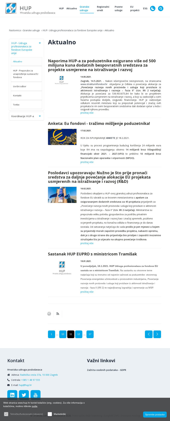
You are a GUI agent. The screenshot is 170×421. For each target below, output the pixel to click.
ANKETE (110, 138)
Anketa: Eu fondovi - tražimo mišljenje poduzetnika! (99, 123)
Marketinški (60, 414)
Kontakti (17, 95)
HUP (61, 8)
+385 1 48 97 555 (30, 379)
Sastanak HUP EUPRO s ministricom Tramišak (92, 254)
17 (90, 334)
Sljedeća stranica (157, 334)
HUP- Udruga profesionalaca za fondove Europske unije (73, 30)
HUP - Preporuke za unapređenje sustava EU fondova (25, 74)
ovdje (34, 406)
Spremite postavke (155, 414)
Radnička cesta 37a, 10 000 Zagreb (39, 374)
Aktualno (71, 8)
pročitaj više (87, 112)
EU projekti (134, 8)
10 (62, 334)
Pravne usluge (119, 8)
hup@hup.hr (25, 385)
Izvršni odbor (19, 86)
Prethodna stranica (149, 334)
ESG (145, 8)
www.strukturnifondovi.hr (94, 84)
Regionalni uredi (103, 8)
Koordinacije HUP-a (22, 116)
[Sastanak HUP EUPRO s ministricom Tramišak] (62, 267)
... (57, 334)
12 (78, 334)
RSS (57, 313)
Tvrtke (16, 104)
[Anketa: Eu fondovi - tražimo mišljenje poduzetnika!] (62, 137)
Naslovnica (15, 30)
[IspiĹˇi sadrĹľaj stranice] (49, 313)
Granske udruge (84, 8)
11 (71, 334)
